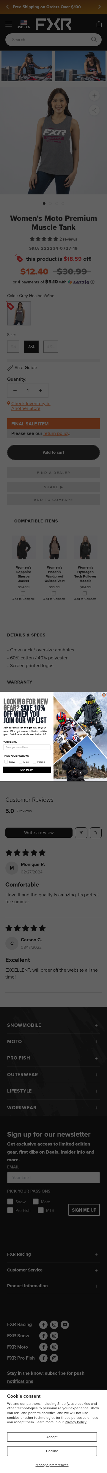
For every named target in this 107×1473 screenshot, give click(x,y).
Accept (52, 1437)
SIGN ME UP (27, 770)
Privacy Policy (75, 1422)
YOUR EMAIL (10, 742)
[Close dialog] (104, 694)
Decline (52, 1451)
